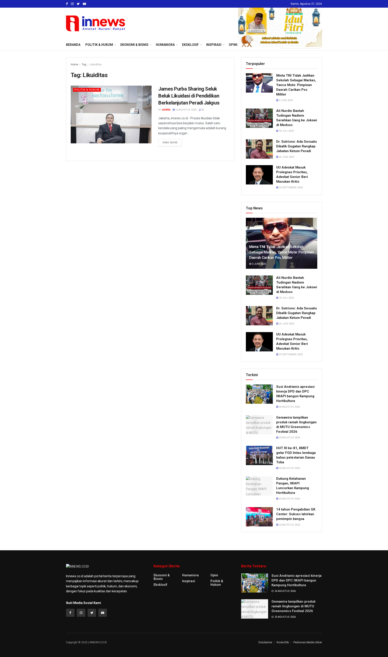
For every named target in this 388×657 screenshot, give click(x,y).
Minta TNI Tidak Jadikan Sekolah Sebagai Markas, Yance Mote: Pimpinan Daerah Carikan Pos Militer (296, 84)
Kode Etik (283, 642)
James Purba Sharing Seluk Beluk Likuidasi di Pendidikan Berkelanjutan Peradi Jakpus (188, 96)
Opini (214, 575)
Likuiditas (96, 64)
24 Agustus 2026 (289, 498)
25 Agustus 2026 (289, 437)
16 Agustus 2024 (185, 109)
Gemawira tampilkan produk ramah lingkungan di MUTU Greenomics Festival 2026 (293, 606)
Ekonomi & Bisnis (162, 577)
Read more (170, 142)
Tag (84, 64)
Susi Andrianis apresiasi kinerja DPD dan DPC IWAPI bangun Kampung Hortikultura (296, 580)
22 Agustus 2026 (289, 524)
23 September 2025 (290, 187)
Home (74, 64)
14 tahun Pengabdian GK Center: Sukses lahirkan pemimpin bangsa (295, 514)
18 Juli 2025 (286, 130)
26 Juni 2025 (286, 156)
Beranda (73, 45)
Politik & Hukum (99, 45)
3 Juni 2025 (285, 100)
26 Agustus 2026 (289, 406)
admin (166, 109)
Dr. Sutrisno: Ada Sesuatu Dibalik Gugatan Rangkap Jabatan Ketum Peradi (296, 146)
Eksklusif (160, 584)
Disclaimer (265, 642)
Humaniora (190, 575)
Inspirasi (188, 581)
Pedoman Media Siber (307, 642)
